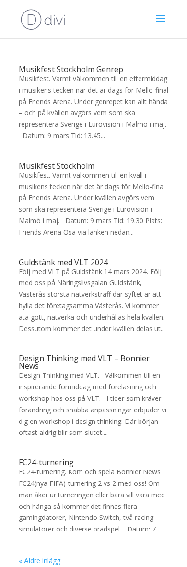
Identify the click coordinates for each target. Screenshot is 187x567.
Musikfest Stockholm (56, 165)
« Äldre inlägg (39, 560)
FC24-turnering (46, 462)
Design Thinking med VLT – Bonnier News (84, 362)
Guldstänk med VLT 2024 (63, 262)
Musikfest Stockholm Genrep (71, 69)
